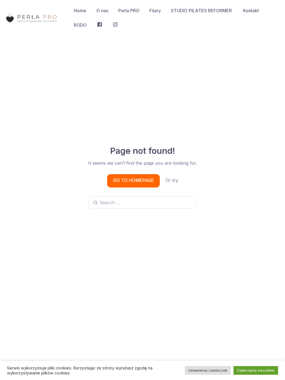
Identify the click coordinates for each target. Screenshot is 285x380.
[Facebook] (99, 25)
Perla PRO (128, 10)
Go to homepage (133, 180)
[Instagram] (115, 25)
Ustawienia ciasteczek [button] (207, 370)
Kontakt (251, 10)
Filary (155, 10)
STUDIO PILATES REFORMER (202, 10)
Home (80, 10)
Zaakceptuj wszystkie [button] (256, 370)
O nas (102, 10)
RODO (80, 25)
